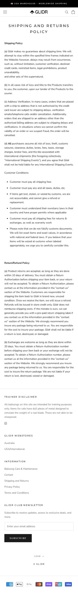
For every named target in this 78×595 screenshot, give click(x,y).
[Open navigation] (5, 12)
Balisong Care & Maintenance (20, 469)
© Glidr (39, 564)
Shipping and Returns (16, 481)
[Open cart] (73, 12)
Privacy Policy (12, 487)
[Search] (66, 11)
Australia (9, 443)
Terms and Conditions (16, 493)
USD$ (37, 556)
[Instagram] (5, 423)
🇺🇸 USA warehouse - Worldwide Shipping (39, 3)
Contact (8, 475)
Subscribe (18, 538)
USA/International (14, 449)
